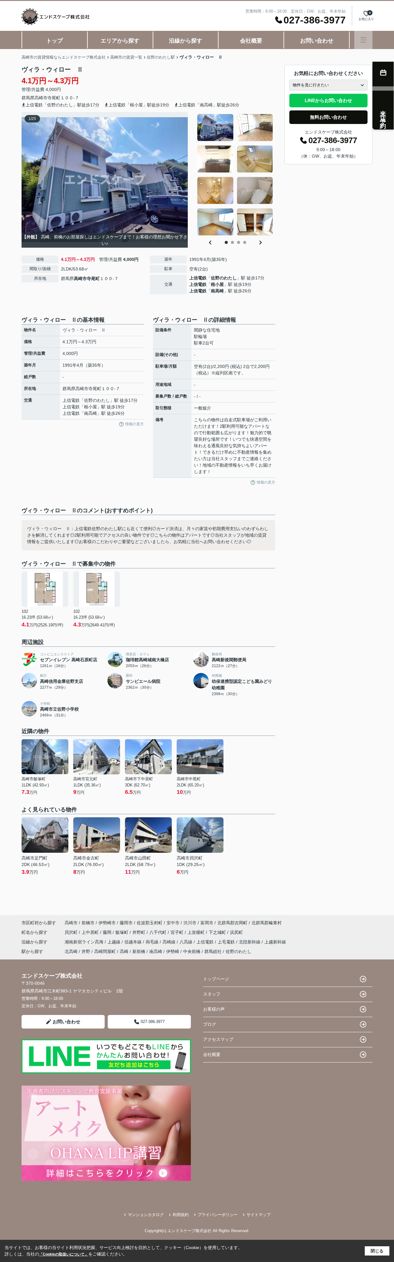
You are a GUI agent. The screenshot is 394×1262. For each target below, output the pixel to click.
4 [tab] (244, 242)
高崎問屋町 (105, 951)
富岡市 (206, 922)
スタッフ (211, 994)
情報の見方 (134, 424)
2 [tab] (232, 242)
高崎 (124, 951)
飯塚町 (122, 932)
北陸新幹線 (250, 941)
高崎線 (170, 941)
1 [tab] (226, 242)
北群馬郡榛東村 (266, 922)
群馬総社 (213, 951)
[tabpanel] (235, 175)
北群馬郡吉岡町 (232, 922)
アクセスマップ (218, 1039)
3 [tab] (238, 242)
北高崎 (71, 951)
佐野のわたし (224, 277)
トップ (54, 41)
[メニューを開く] (363, 40)
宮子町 (178, 932)
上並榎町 (196, 932)
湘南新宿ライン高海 (85, 941)
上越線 (114, 941)
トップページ (216, 978)
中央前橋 (191, 951)
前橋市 (88, 922)
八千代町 (158, 932)
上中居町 (91, 932)
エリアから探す (120, 41)
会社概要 (251, 41)
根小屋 (217, 284)
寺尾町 (53, 97)
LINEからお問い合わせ (328, 100)
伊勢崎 (172, 951)
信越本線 (133, 941)
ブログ (209, 1024)
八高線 (186, 941)
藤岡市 (126, 922)
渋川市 (189, 922)
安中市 (173, 922)
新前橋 (138, 951)
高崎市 (40, 97)
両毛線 (153, 941)
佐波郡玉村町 (150, 922)
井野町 (139, 932)
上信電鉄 (198, 277)
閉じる (377, 1250)
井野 (86, 951)
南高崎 (217, 290)
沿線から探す (185, 41)
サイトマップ (259, 1214)
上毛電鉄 (227, 941)
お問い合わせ (316, 41)
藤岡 (108, 932)
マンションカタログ (146, 1214)
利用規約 (181, 1214)
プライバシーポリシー (218, 1214)
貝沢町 (72, 932)
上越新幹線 (275, 941)
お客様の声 (214, 1009)
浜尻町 (236, 932)
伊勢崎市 (107, 922)
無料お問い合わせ (328, 117)
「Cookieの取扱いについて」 (63, 1254)
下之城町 (218, 932)
